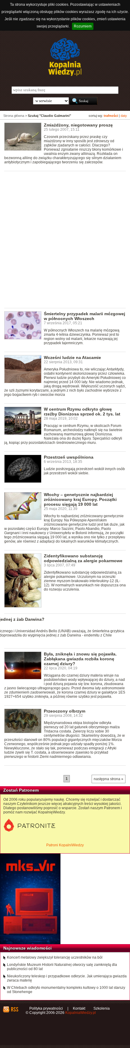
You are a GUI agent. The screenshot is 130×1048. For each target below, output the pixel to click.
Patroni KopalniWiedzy (65, 845)
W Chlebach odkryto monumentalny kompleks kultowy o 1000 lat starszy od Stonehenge (66, 990)
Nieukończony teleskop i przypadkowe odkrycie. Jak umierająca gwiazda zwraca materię (67, 978)
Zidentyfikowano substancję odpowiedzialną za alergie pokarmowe (83, 558)
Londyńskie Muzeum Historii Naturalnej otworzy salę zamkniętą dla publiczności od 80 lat (62, 967)
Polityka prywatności (46, 1008)
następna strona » (108, 779)
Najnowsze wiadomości (27, 948)
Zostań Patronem (21, 790)
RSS (14, 1009)
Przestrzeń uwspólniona (68, 457)
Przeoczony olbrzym (64, 711)
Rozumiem (83, 26)
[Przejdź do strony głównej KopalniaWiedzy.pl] (65, 57)
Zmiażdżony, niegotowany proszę (78, 125)
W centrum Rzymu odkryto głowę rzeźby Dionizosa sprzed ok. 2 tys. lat (82, 411)
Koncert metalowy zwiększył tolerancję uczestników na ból (54, 957)
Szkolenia (101, 1008)
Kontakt (79, 1008)
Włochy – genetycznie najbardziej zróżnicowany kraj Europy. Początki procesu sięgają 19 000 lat (80, 499)
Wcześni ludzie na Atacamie (72, 357)
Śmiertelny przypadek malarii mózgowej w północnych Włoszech (84, 316)
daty (124, 115)
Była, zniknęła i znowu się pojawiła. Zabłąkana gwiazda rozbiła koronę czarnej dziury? (80, 659)
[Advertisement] (65, 239)
